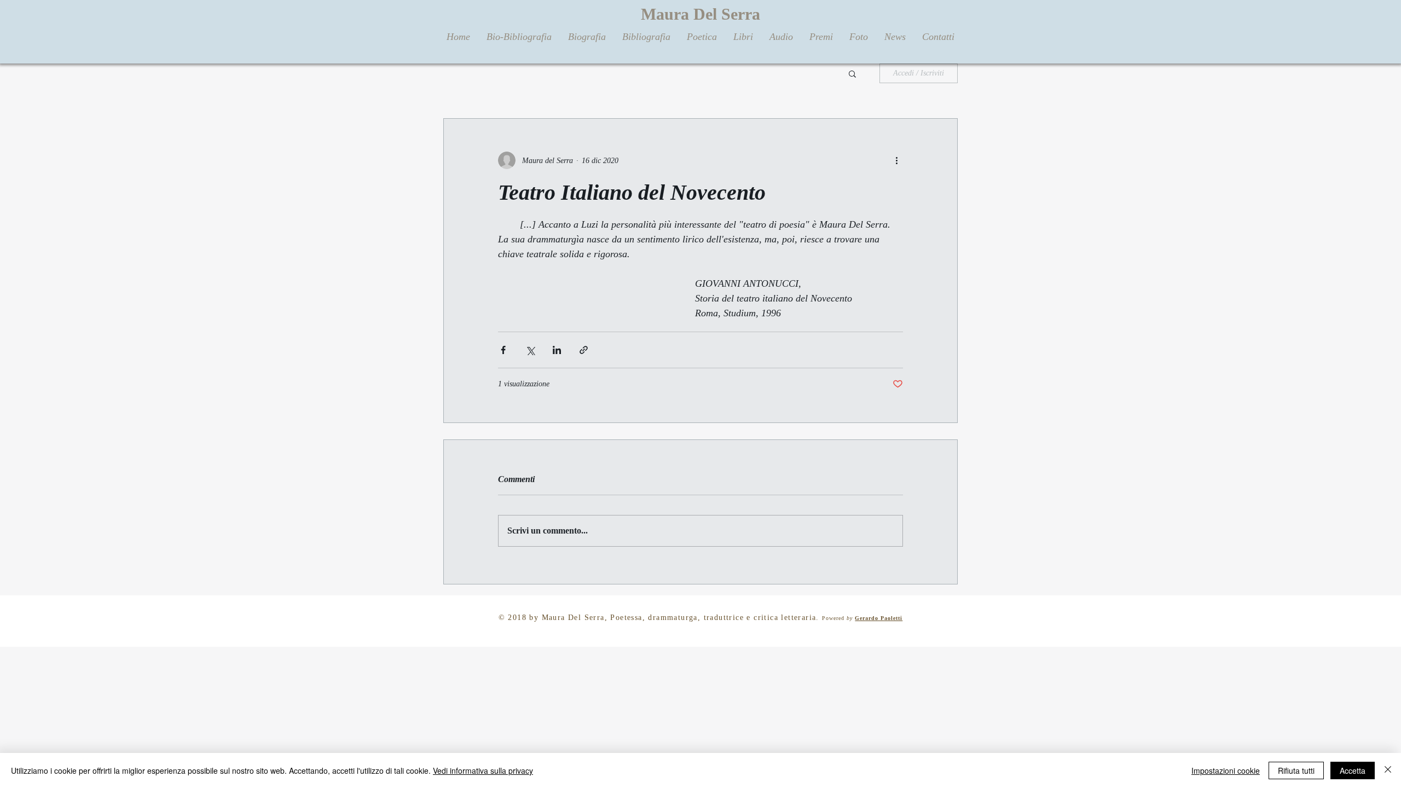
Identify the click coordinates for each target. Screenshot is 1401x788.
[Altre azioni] (896, 160)
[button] (852, 73)
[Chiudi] (1387, 770)
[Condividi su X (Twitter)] (530, 350)
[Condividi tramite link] (583, 350)
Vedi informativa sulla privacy (483, 770)
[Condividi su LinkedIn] (557, 350)
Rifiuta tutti (1296, 770)
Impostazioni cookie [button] (1225, 770)
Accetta (1352, 770)
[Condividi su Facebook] (503, 350)
